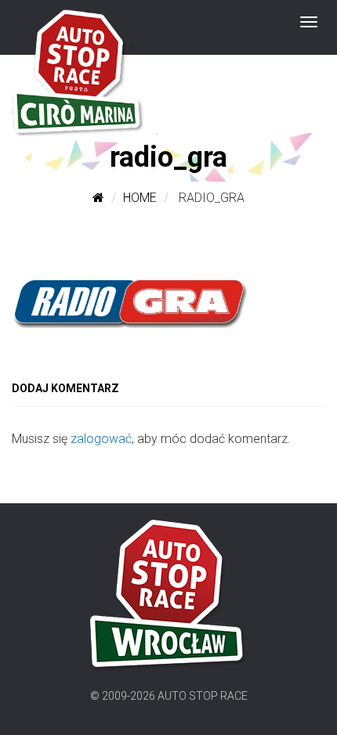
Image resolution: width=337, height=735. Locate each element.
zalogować (101, 438)
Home (140, 197)
